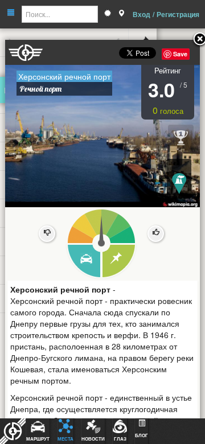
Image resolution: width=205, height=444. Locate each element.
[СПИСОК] (119, 261)
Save (180, 54)
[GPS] (121, 14)
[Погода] (108, 14)
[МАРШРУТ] (83, 261)
